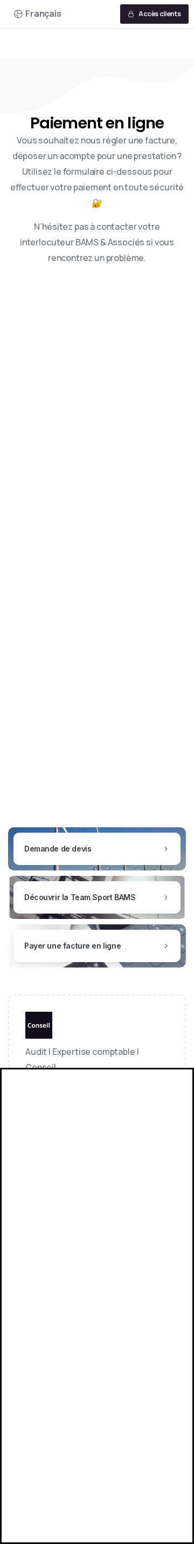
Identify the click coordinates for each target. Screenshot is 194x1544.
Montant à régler (51, 606)
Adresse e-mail (48, 563)
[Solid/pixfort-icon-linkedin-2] (37, 1113)
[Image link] (38, 1028)
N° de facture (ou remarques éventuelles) (90, 650)
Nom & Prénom (49, 521)
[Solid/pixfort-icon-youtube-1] (87, 1113)
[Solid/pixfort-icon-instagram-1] (62, 1113)
